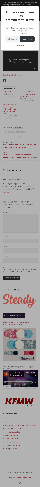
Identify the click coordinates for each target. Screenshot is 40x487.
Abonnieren (27, 39)
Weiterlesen (20, 45)
